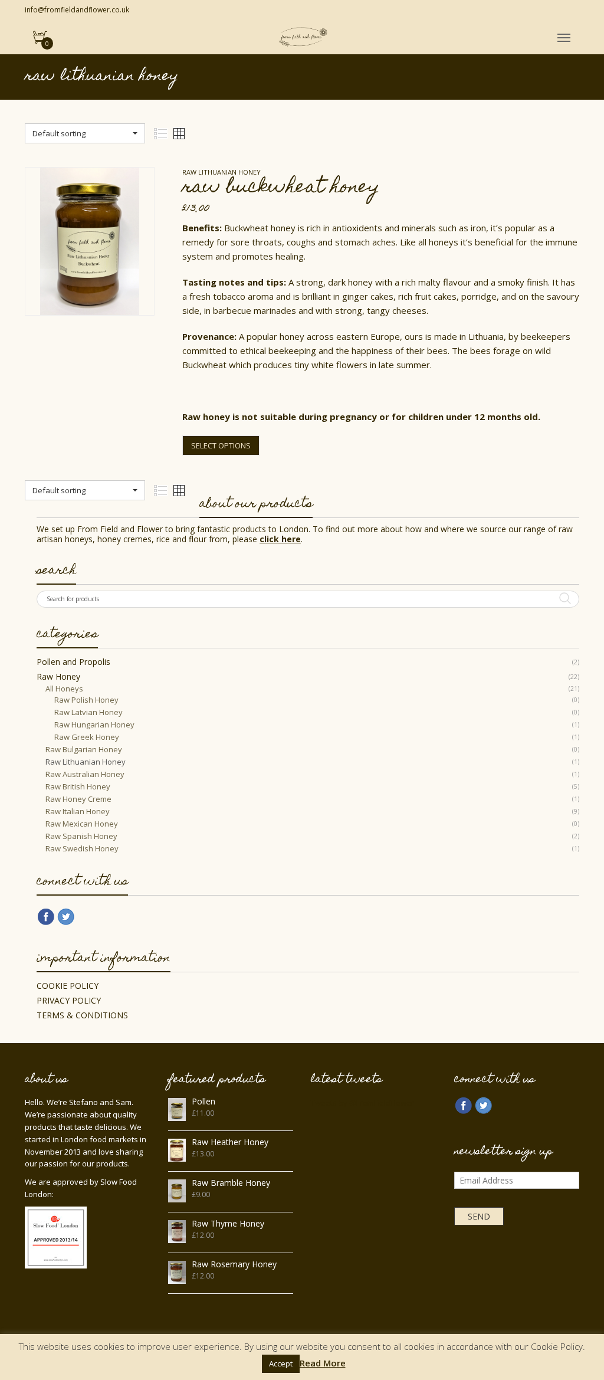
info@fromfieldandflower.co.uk (77, 10)
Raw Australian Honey (84, 774)
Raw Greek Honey (86, 737)
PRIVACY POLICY (69, 1000)
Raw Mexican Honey (81, 823)
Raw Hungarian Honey (94, 724)
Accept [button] (281, 1363)
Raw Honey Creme (78, 799)
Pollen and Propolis (73, 661)
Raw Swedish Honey (82, 848)
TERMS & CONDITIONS (82, 1015)
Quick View (90, 295)
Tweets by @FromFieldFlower (362, 1102)
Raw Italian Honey (77, 811)
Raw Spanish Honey (81, 836)
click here (280, 539)
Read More (323, 1363)
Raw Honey (58, 676)
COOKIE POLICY (68, 985)
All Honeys (64, 688)
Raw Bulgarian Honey (83, 749)
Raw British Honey (77, 786)
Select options (221, 445)
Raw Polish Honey (86, 699)
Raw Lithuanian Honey (85, 761)
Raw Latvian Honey (88, 712)
